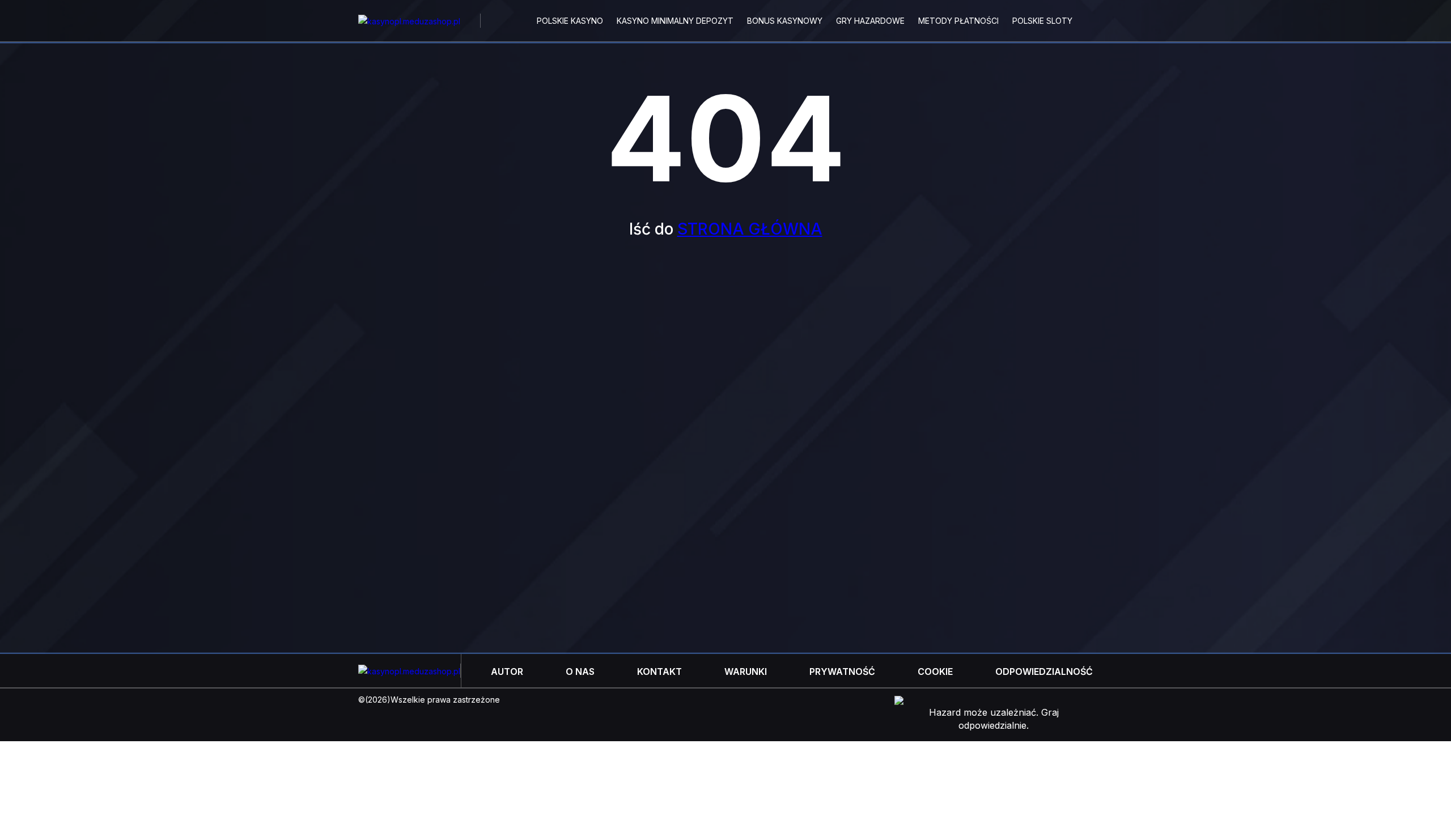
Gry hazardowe (870, 21)
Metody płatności (958, 21)
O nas (580, 671)
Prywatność (842, 671)
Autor (507, 671)
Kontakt (659, 671)
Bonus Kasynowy (784, 21)
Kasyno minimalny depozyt (675, 21)
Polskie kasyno (570, 21)
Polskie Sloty (1042, 21)
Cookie (935, 671)
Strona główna (749, 229)
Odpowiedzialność (1044, 671)
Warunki (745, 671)
